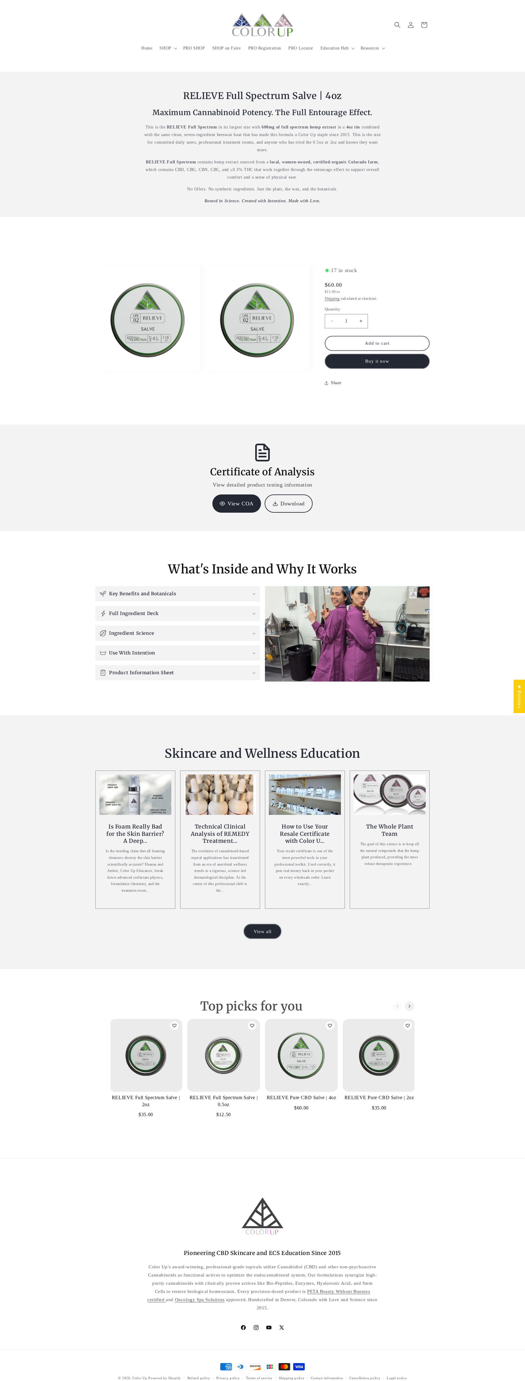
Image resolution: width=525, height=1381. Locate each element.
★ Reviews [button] (519, 696)
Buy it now (377, 361)
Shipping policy (292, 1377)
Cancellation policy (364, 1377)
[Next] (409, 1006)
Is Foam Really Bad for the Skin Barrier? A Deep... (135, 834)
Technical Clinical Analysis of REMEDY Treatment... (220, 834)
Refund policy (198, 1377)
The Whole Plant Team (389, 830)
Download (292, 504)
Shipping (332, 298)
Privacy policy (228, 1377)
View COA (241, 504)
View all (263, 931)
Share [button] (336, 383)
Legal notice (397, 1377)
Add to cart (146, 1084)
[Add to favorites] (174, 1025)
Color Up (139, 1378)
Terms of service (259, 1377)
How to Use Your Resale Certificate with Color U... (305, 834)
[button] (167, 48)
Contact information (327, 1377)
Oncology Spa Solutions (200, 1299)
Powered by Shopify (164, 1378)
